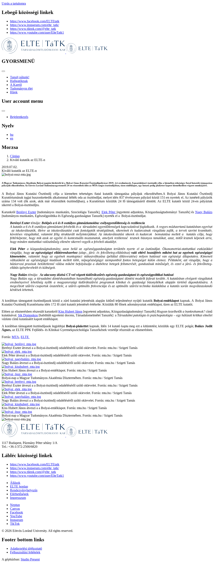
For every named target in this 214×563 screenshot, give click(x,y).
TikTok (15, 523)
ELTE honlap (19, 486)
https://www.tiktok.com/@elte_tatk (33, 28)
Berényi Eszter (26, 212)
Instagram (16, 520)
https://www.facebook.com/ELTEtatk (34, 21)
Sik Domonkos (28, 315)
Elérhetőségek (19, 494)
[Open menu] (3, 71)
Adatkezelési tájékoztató (26, 548)
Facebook (16, 512)
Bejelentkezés (19, 117)
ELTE (25, 337)
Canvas (15, 508)
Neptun (15, 505)
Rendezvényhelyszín (23, 490)
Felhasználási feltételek (25, 552)
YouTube (16, 516)
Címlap (15, 156)
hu (11, 134)
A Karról (16, 84)
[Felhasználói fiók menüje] (3, 111)
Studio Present (30, 559)
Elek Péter (109, 212)
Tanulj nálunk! (19, 77)
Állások (15, 482)
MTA (15, 337)
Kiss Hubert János (70, 311)
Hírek (14, 92)
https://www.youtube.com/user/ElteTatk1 (37, 32)
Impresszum (18, 498)
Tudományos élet (21, 88)
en (11, 138)
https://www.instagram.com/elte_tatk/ (34, 25)
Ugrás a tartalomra (14, 3)
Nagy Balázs (203, 212)
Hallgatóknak (19, 81)
